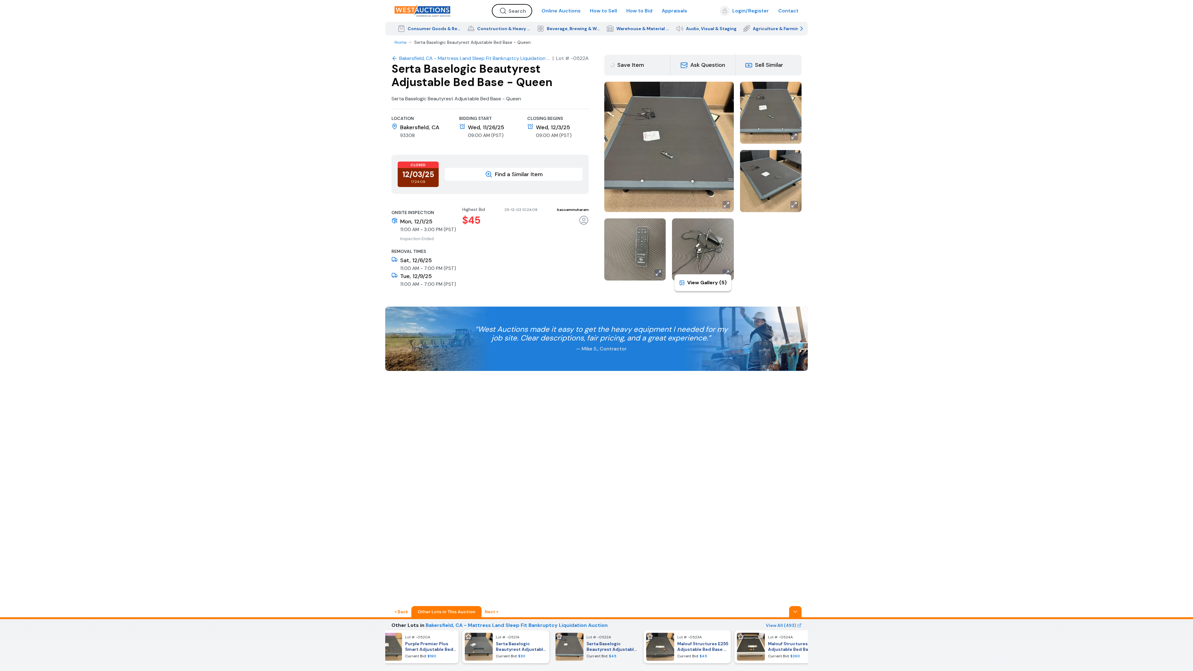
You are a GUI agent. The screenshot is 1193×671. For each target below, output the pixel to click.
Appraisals (674, 10)
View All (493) (781, 625)
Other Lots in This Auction (446, 611)
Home (401, 42)
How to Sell (603, 10)
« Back (401, 611)
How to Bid (639, 10)
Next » (491, 611)
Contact (788, 10)
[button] (703, 65)
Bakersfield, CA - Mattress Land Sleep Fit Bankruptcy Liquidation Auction (517, 625)
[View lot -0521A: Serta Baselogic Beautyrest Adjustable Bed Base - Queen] (505, 646)
